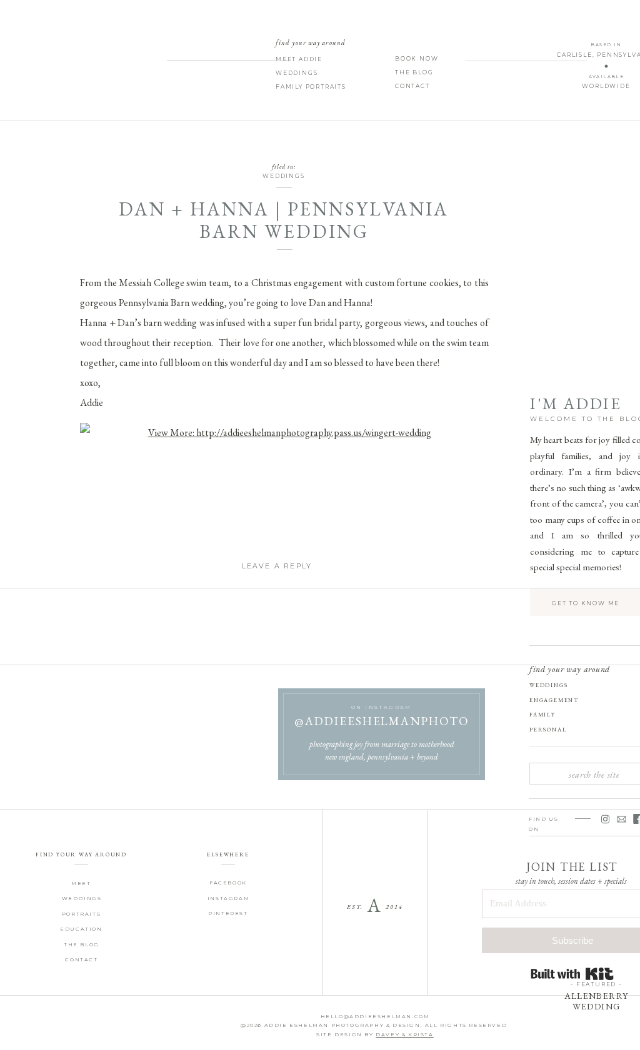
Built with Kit (572, 974)
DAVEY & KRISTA (404, 1034)
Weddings (283, 175)
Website (276, 823)
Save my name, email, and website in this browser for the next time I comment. (276, 878)
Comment (276, 612)
